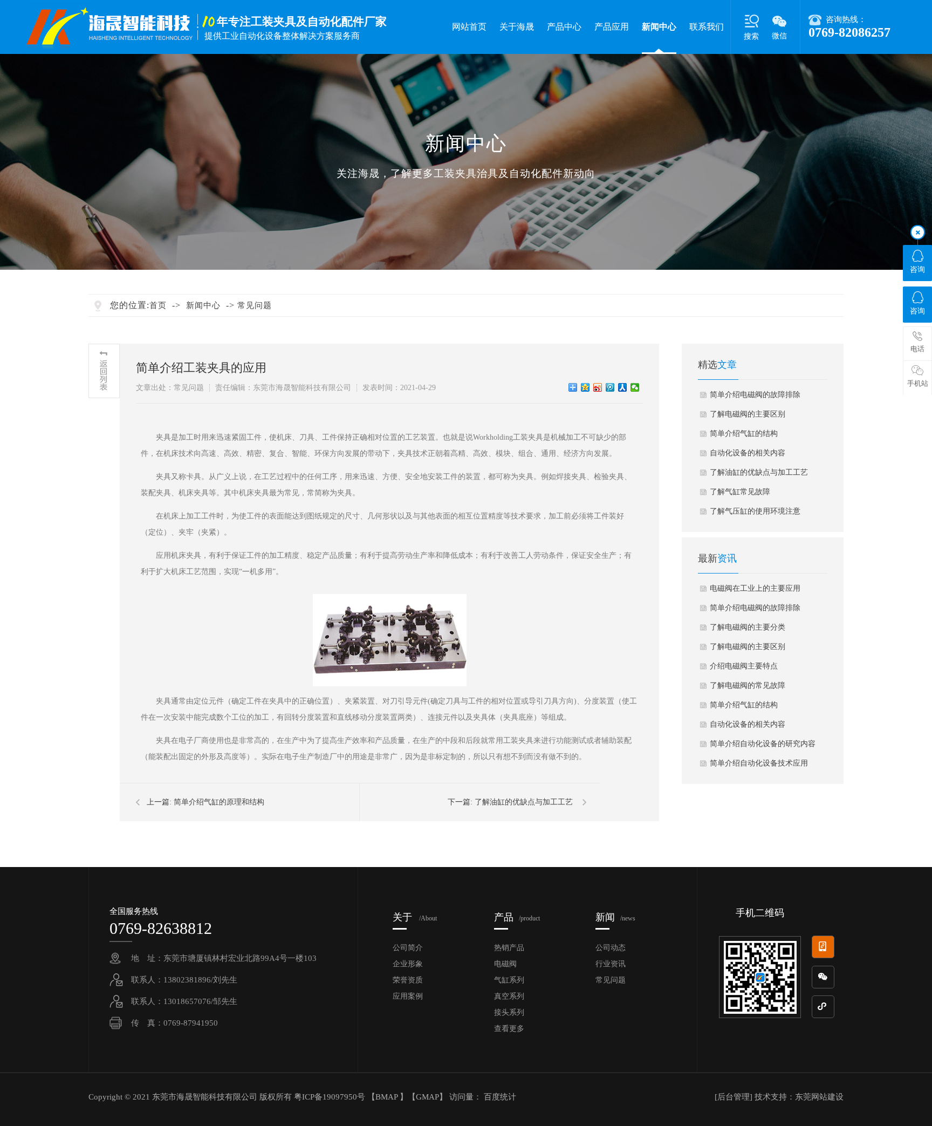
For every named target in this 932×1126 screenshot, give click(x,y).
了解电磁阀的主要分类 (747, 627)
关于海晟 (516, 26)
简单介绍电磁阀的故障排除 (755, 395)
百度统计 (500, 1097)
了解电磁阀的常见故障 (747, 685)
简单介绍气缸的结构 (744, 433)
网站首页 (469, 26)
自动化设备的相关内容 (747, 453)
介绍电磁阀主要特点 (744, 666)
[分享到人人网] (622, 387)
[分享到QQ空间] (585, 387)
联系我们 (706, 26)
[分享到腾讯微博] (610, 387)
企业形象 (408, 964)
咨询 (917, 269)
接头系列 (509, 1012)
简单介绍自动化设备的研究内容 (763, 744)
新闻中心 (659, 26)
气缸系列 (509, 980)
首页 (158, 305)
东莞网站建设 (819, 1097)
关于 (415, 917)
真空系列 (509, 996)
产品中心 (564, 26)
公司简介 (408, 948)
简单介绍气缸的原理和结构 (219, 802)
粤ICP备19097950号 (330, 1097)
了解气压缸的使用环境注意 (755, 511)
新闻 (615, 917)
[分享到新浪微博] (597, 387)
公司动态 (610, 948)
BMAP (386, 1097)
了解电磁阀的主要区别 (747, 414)
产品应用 (611, 26)
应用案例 (408, 996)
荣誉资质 (408, 980)
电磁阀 (505, 964)
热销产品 (509, 948)
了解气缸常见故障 (740, 492)
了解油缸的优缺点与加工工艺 (524, 802)
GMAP (427, 1097)
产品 (517, 917)
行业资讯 (610, 964)
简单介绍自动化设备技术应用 (759, 763)
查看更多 (509, 1029)
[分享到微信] (635, 387)
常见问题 (254, 305)
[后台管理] (733, 1097)
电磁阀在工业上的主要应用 (755, 588)
